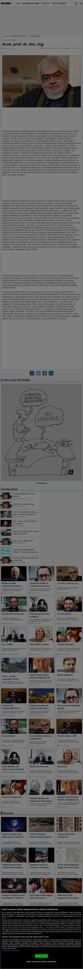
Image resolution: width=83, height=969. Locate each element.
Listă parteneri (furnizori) (10, 950)
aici (45, 928)
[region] (41, 937)
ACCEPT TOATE (41, 956)
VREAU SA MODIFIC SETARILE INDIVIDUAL (41, 962)
